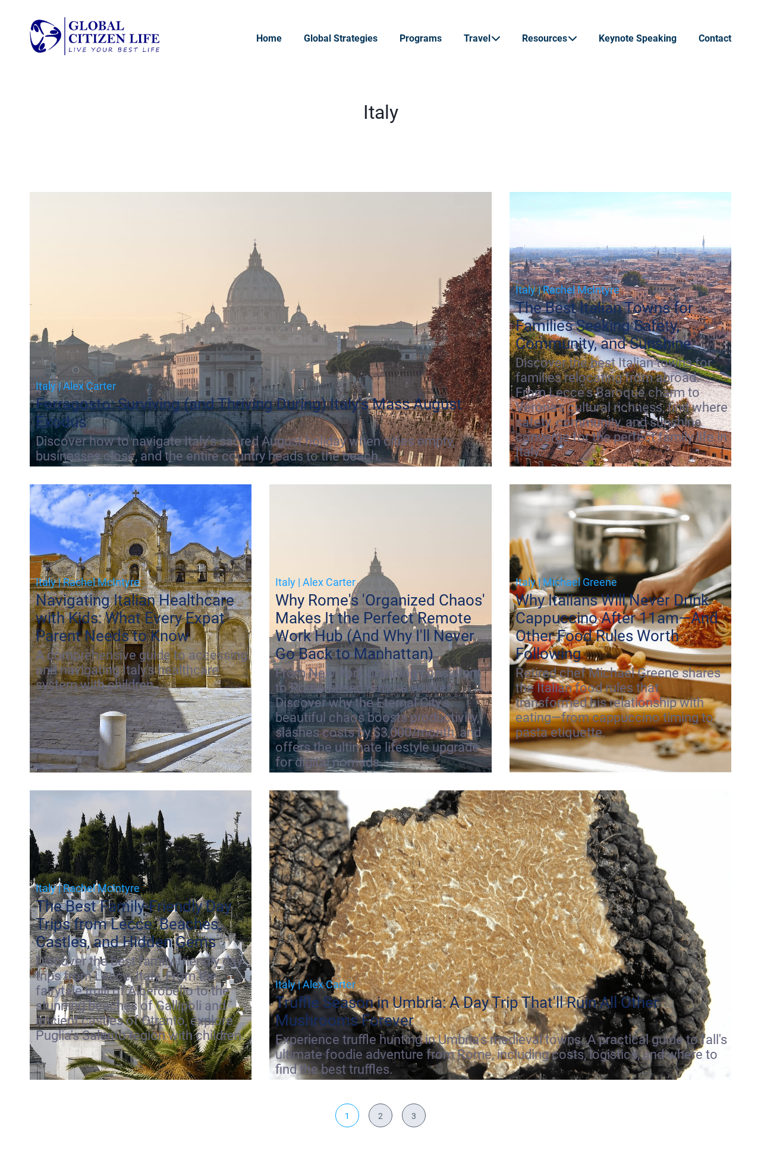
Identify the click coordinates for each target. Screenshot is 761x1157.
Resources (544, 38)
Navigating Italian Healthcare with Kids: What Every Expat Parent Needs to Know (135, 618)
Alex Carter (89, 386)
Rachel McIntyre (581, 289)
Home (269, 38)
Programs (421, 38)
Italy (46, 386)
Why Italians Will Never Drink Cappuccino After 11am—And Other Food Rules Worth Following (616, 627)
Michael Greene (580, 582)
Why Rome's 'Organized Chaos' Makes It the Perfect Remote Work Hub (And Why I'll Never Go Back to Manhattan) (380, 627)
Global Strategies (341, 38)
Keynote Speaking (638, 38)
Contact (715, 38)
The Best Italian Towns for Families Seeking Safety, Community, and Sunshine (604, 325)
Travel (477, 38)
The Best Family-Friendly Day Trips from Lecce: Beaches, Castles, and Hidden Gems (133, 924)
